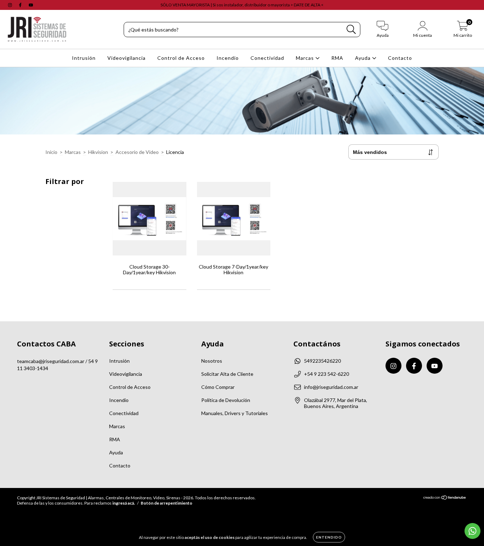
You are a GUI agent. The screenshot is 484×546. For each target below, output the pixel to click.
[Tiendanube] (445, 498)
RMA (337, 58)
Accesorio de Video (137, 152)
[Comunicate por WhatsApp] (472, 531)
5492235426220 (322, 361)
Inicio (51, 152)
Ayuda (363, 58)
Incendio (227, 58)
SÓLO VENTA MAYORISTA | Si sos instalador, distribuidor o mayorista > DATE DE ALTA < (242, 4)
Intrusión (84, 58)
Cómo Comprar (218, 387)
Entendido (329, 537)
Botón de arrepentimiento (166, 503)
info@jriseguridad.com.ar (331, 387)
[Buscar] (351, 29)
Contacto (400, 58)
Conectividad (267, 58)
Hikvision (98, 152)
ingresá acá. (123, 503)
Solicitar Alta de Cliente (227, 374)
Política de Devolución (225, 400)
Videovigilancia (126, 58)
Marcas (305, 58)
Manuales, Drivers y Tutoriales (234, 413)
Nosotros (211, 361)
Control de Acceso (181, 58)
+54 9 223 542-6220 (326, 374)
